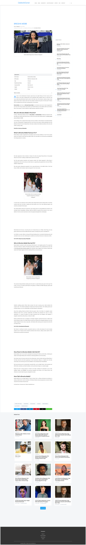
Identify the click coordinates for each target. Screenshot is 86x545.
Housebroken (26, 403)
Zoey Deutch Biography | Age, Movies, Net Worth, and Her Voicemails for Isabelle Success (42, 435)
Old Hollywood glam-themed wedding (22, 248)
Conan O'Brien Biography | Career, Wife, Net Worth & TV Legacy (42, 501)
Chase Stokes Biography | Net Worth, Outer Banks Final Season (62, 457)
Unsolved (38, 403)
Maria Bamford (22, 326)
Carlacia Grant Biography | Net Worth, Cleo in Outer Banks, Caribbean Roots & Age (42, 457)
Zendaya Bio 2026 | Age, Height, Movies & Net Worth (22, 501)
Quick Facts (16, 74)
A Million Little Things (18, 403)
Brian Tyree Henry (22, 238)
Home (15, 26)
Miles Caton (18, 456)
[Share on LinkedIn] (30, 409)
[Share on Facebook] (23, 409)
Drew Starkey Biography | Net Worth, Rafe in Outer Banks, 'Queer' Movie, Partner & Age (22, 479)
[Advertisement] (43, 14)
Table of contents (17, 92)
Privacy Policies (43, 535)
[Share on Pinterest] (36, 409)
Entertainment (22, 384)
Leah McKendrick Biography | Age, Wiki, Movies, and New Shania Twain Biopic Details (62, 479)
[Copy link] (49, 409)
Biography (18, 26)
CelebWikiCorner (31, 384)
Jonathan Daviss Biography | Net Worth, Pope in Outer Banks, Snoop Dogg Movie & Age (42, 479)
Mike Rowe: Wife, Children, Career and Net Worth (22, 434)
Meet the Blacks (45, 403)
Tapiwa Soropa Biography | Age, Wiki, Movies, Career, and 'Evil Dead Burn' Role (63, 435)
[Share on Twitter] (17, 409)
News (18, 384)
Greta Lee (20, 128)
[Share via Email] (43, 409)
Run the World (33, 403)
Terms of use (43, 537)
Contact (43, 538)
